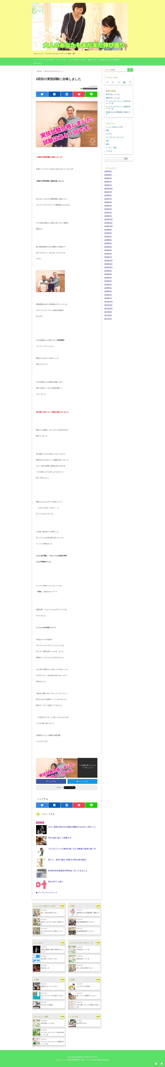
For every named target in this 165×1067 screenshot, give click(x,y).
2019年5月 (108, 243)
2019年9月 (108, 229)
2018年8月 (108, 274)
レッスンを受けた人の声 (77, 59)
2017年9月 (108, 312)
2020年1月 (108, 216)
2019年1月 (108, 257)
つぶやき (109, 151)
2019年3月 (108, 250)
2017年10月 (108, 308)
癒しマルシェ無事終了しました (86, 995)
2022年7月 (108, 192)
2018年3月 (108, 291)
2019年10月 (108, 226)
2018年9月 (108, 271)
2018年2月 (108, 295)
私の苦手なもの (81, 1023)
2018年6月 (108, 281)
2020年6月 (108, 202)
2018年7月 (108, 277)
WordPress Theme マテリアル (87, 1057)
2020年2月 (108, 212)
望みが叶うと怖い (55, 882)
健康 (107, 144)
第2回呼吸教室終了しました (85, 922)
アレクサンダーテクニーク (90, 88)
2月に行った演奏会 (47, 1005)
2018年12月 (108, 260)
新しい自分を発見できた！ (49, 912)
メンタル (109, 134)
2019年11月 (108, 223)
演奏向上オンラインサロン (49, 986)
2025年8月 (108, 171)
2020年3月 (108, 209)
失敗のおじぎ (45, 968)
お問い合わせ (37, 63)
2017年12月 (108, 301)
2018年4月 (108, 288)
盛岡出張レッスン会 (82, 959)
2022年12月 (108, 188)
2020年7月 (108, 199)
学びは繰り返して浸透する (59, 838)
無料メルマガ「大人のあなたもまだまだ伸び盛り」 (104, 59)
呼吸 (107, 130)
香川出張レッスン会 (82, 949)
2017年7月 (108, 319)
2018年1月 (108, 298)
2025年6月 (108, 175)
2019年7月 (108, 236)
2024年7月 (108, 181)
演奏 (107, 141)
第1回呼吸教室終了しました (85, 931)
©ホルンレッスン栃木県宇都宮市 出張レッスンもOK (75, 1060)
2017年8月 (108, 315)
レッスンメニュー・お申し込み (43, 59)
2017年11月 (108, 305)
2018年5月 (108, 284)
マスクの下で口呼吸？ (83, 986)
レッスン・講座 (111, 147)
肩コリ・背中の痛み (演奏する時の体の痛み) (67, 860)
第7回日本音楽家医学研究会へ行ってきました (67, 871)
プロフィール (61, 59)
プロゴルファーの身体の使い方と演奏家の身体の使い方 (72, 849)
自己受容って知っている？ (49, 959)
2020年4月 (108, 205)
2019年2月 (108, 253)
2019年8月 (108, 233)
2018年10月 (108, 267)
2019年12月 (108, 219)
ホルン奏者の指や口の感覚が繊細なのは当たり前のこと (72, 827)
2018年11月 (108, 264)
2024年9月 (108, 178)
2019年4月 (108, 247)
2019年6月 (108, 240)
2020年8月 (108, 195)
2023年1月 (108, 185)
